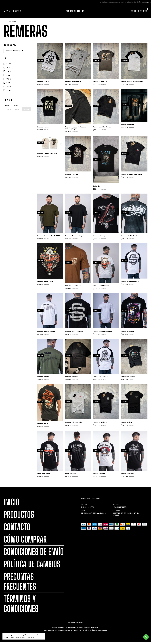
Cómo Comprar (25, 539)
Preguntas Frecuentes (20, 581)
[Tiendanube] (75, 623)
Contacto (17, 527)
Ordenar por (10, 45)
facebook (96, 498)
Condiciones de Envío (34, 552)
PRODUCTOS (19, 515)
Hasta (16, 105)
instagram (85, 498)
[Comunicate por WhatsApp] (146, 637)
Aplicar (26, 109)
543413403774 (87, 507)
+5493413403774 (120, 507)
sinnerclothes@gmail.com (93, 513)
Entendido (31, 637)
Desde (7, 105)
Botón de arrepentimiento (98, 630)
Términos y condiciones (21, 604)
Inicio (5, 22)
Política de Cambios (32, 564)
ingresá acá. (83, 630)
